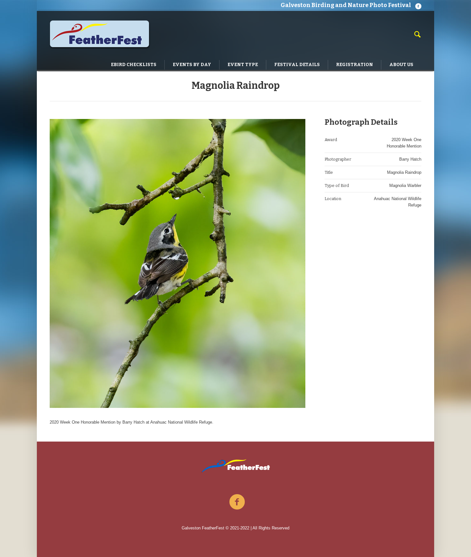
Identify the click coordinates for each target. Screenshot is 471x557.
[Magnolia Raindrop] (177, 263)
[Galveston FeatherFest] (235, 466)
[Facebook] (418, 6)
